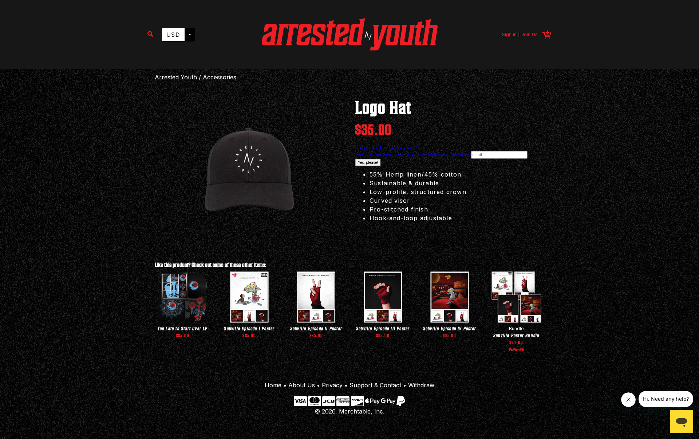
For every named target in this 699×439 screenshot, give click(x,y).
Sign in (509, 34)
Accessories (219, 77)
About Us (301, 385)
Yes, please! (368, 162)
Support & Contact (375, 385)
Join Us (529, 34)
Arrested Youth (176, 77)
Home (273, 385)
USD (173, 34)
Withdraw (421, 385)
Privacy (332, 385)
